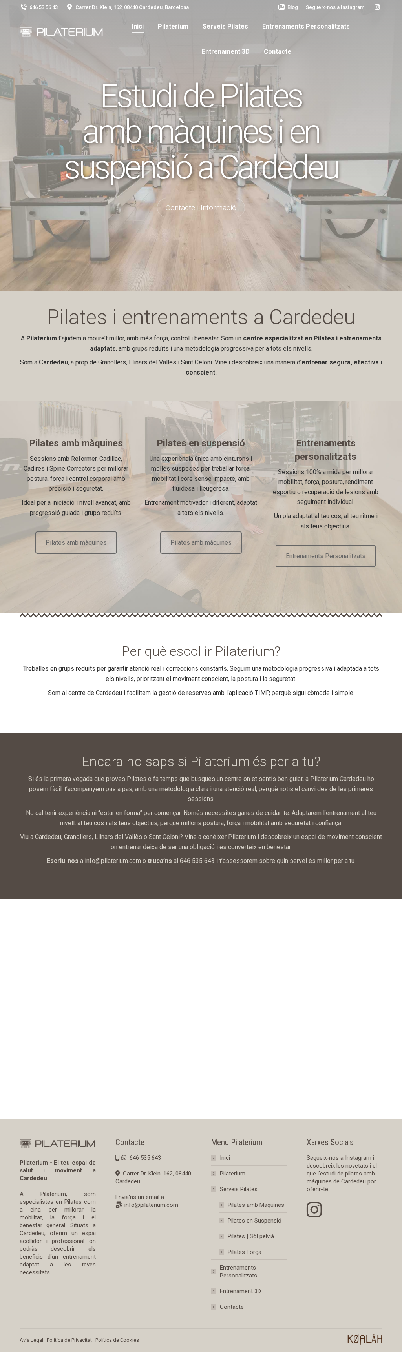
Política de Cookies (117, 1340)
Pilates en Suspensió (254, 1220)
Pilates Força (244, 1252)
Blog (292, 7)
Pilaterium (232, 1173)
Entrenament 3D (240, 1291)
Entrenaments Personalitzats (325, 556)
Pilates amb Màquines (256, 1204)
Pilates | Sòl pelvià (251, 1236)
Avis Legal (31, 1340)
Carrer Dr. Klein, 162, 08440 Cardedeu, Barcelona (132, 7)
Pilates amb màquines (76, 542)
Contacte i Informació (201, 207)
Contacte (232, 1306)
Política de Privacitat (69, 1340)
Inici (225, 1157)
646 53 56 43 (43, 7)
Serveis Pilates (239, 1189)
